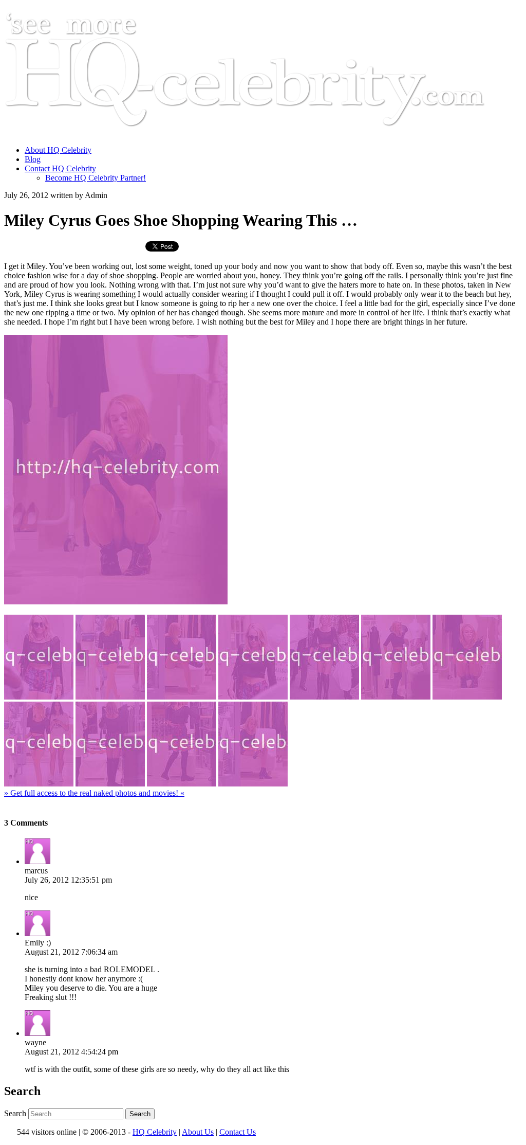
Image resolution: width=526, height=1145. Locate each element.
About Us (198, 1132)
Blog (33, 159)
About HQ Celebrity (58, 150)
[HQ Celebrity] (264, 132)
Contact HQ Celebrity (60, 168)
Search (15, 1113)
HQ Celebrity (155, 1132)
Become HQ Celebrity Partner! (95, 177)
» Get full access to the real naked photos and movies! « (94, 793)
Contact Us (237, 1132)
